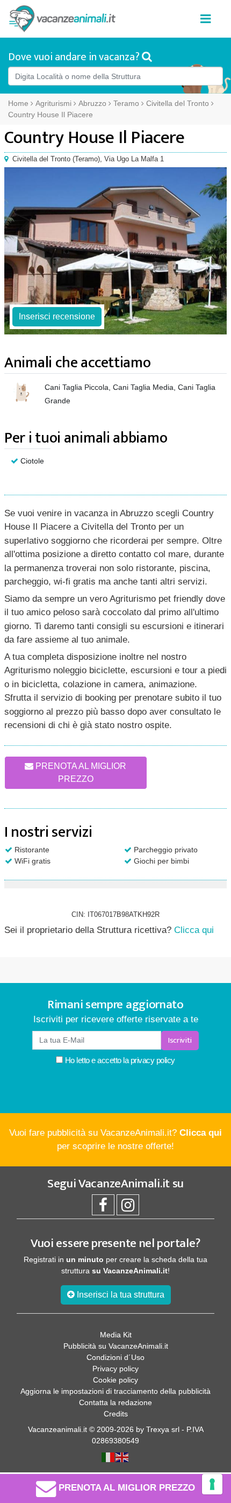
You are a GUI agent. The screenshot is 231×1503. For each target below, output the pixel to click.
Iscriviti (180, 1040)
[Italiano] (109, 1456)
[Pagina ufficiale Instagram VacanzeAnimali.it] (128, 1207)
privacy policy (153, 1060)
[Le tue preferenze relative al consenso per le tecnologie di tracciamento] (212, 1484)
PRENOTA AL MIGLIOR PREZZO (79, 772)
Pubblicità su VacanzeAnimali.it (115, 1346)
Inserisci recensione (57, 316)
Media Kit (116, 1334)
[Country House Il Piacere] (115, 250)
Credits (116, 1413)
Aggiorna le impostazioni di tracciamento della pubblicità (115, 1391)
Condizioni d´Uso (115, 1357)
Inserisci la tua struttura (119, 1294)
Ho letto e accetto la (119, 1060)
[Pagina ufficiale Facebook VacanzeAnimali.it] (103, 1207)
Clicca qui (194, 930)
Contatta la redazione (115, 1402)
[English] (122, 1456)
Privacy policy (115, 1368)
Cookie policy (115, 1380)
